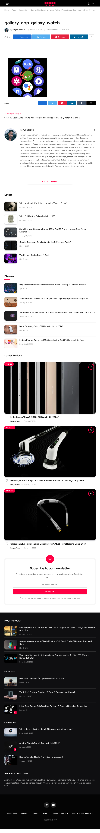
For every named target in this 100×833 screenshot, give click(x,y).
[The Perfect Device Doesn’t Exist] (10, 258)
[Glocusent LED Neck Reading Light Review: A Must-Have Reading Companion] (50, 514)
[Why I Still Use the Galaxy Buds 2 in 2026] (10, 219)
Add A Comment (50, 181)
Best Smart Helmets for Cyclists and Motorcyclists (41, 678)
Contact (35, 813)
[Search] (93, 4)
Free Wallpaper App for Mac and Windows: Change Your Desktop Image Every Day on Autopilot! (57, 629)
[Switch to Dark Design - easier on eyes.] (88, 3)
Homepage (12, 813)
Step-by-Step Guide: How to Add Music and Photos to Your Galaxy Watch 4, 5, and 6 (42, 117)
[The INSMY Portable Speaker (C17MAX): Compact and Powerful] (10, 695)
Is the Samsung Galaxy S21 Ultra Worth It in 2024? (41, 326)
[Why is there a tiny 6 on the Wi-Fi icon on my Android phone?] (10, 732)
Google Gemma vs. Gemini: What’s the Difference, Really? (45, 242)
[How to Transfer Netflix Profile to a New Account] (10, 760)
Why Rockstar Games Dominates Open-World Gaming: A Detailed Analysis (52, 284)
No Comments (52, 30)
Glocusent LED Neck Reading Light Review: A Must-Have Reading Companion (48, 543)
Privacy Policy (66, 598)
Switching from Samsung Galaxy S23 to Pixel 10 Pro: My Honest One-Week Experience (52, 230)
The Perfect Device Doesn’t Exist (34, 255)
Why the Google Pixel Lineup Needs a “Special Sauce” (43, 203)
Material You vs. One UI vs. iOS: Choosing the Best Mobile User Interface (51, 340)
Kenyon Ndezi (17, 30)
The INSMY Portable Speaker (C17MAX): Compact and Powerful (47, 692)
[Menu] (7, 4)
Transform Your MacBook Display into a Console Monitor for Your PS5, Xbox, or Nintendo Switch (54, 656)
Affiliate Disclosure (82, 813)
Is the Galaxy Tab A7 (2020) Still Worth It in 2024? (34, 417)
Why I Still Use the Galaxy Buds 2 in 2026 (37, 216)
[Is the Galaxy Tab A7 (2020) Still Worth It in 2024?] (50, 388)
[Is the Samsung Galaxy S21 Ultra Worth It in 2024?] (10, 330)
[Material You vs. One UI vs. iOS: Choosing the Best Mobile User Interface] (10, 343)
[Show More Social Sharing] (91, 36)
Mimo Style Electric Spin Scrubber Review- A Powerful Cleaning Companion (47, 480)
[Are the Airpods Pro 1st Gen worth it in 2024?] (10, 746)
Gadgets (10, 427)
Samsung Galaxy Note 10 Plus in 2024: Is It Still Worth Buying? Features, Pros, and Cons (55, 642)
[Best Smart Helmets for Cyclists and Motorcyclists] (10, 682)
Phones (9, 364)
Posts (24, 813)
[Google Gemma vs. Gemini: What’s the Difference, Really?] (10, 245)
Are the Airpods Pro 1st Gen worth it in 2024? (39, 743)
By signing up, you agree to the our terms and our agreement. (51, 598)
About (46, 813)
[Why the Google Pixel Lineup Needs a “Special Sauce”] (10, 206)
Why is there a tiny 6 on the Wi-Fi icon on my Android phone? (46, 729)
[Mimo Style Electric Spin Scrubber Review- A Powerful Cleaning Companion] (50, 451)
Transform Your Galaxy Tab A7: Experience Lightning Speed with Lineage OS (53, 298)
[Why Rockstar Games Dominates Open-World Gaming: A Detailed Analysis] (10, 288)
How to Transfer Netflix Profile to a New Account (41, 757)
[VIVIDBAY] (50, 3)
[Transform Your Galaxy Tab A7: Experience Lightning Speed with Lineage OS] (10, 302)
